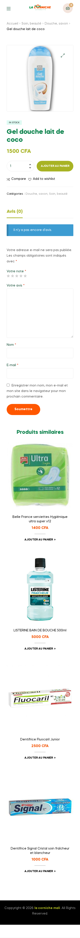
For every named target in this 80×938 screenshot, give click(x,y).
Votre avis (16, 285)
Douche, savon (56, 23)
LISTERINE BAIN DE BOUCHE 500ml (40, 630)
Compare (18, 179)
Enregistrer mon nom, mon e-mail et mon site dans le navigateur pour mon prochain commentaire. (37, 391)
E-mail (12, 365)
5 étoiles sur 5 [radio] (25, 275)
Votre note (16, 271)
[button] (63, 55)
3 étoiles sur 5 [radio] (16, 275)
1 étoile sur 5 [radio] (8, 275)
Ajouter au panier (55, 166)
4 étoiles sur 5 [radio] (20, 275)
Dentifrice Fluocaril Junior (40, 739)
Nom (11, 344)
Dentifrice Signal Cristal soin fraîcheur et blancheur (40, 851)
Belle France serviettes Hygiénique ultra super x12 (40, 519)
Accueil (12, 23)
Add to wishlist (44, 179)
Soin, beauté (31, 23)
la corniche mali (47, 908)
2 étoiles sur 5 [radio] (12, 275)
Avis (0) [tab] (15, 212)
